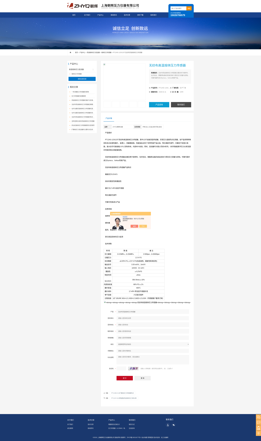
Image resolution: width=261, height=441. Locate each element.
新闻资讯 (114, 15)
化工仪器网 (164, 437)
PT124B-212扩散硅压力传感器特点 (122, 393)
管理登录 (151, 437)
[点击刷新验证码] (133, 368)
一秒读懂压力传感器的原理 (80, 92)
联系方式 (132, 424)
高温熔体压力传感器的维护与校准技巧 (83, 100)
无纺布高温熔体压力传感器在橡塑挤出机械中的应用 (83, 104)
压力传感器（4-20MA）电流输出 (117, 428)
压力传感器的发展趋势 (79, 96)
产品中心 (100, 15)
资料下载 (140, 15)
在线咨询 (132, 428)
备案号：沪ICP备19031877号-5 (131, 437)
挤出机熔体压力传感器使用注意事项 (83, 125)
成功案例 (70, 428)
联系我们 (153, 15)
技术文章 (127, 15)
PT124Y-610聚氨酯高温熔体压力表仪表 (124, 398)
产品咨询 (159, 105)
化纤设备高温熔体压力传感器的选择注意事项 (83, 108)
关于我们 (87, 15)
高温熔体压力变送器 (93, 52)
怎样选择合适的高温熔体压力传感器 (83, 121)
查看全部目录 (82, 79)
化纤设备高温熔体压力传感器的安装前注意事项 (83, 113)
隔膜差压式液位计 (114, 424)
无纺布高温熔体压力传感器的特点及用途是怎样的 (83, 117)
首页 (73, 15)
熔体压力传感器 (106, 52)
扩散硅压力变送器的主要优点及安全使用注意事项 (83, 129)
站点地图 (144, 437)
